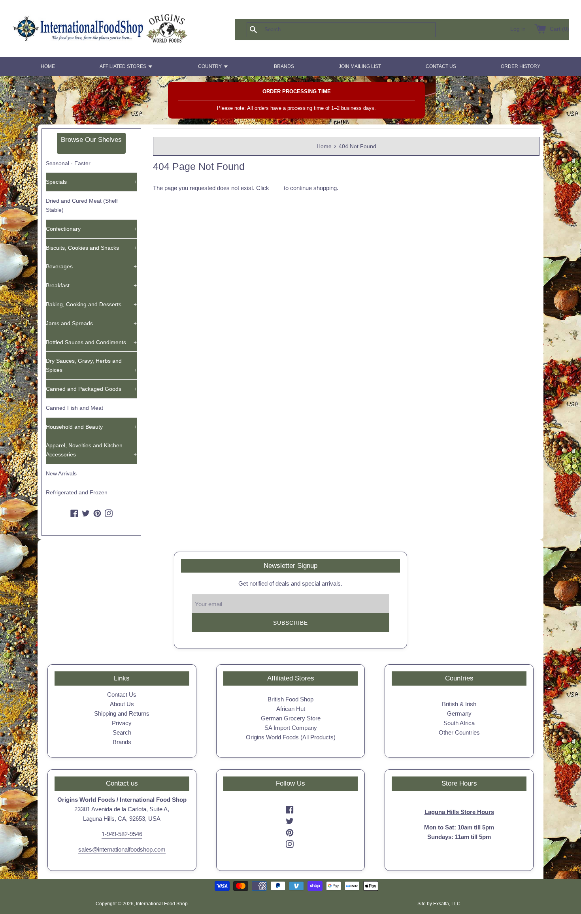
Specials (91, 182)
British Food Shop (290, 699)
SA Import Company (290, 727)
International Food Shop (162, 903)
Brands (122, 742)
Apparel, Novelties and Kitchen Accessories (91, 450)
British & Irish (459, 704)
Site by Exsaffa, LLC (438, 903)
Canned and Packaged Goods (91, 389)
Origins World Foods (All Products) (291, 737)
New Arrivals (61, 473)
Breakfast (91, 285)
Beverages (91, 266)
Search (122, 732)
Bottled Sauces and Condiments (91, 342)
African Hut (290, 708)
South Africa (459, 723)
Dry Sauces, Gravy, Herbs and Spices (91, 365)
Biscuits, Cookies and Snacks (91, 248)
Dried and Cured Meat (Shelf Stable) (82, 205)
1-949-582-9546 (122, 834)
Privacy (122, 723)
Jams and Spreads (91, 323)
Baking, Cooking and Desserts (91, 304)
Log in (518, 29)
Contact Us (121, 694)
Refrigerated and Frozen (77, 492)
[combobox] (354, 30)
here (276, 188)
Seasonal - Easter (68, 163)
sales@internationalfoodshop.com (122, 849)
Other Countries (459, 732)
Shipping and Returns (121, 713)
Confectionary (91, 229)
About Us (122, 704)
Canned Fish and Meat (74, 408)
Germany (459, 713)
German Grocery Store (291, 718)
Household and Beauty (91, 427)
